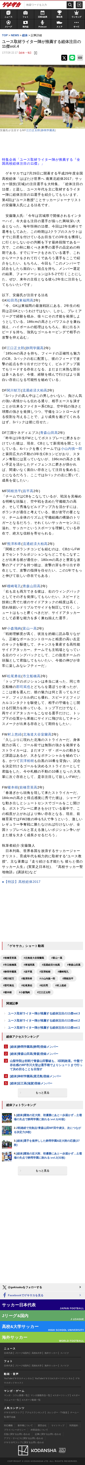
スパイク (64, 1353)
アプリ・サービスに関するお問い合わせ (23, 1438)
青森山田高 (49, 433)
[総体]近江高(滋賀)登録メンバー (31, 1083)
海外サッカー (51, 1353)
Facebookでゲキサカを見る (25, 1295)
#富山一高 (56, 958)
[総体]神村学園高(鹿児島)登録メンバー (35, 1076)
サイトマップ (57, 1425)
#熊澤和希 (26, 978)
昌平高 (28, 491)
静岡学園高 (48, 130)
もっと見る (42, 1092)
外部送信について (39, 1430)
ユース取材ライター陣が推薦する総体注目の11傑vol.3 (44, 1013)
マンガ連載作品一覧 (40, 1395)
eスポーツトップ (61, 1395)
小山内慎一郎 (71, 449)
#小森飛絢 (24, 992)
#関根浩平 (67, 978)
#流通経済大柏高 (51, 964)
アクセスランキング (34, 1412)
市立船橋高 (32, 676)
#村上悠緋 (60, 985)
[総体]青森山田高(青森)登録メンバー (34, 1053)
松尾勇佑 (14, 676)
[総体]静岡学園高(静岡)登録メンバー (34, 1046)
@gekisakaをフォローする (24, 1287)
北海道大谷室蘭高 (37, 734)
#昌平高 (28, 971)
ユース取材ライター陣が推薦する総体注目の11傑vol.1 (44, 1027)
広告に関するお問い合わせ (17, 1434)
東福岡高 (26, 300)
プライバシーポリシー (15, 1430)
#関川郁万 (8, 978)
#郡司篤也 (8, 985)
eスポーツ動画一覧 (31, 1400)
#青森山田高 (73, 964)
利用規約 (73, 1425)
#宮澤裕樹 (45, 971)
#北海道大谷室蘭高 (34, 958)
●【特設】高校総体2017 (21, 882)
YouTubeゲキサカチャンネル (18, 1378)
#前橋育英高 (9, 958)
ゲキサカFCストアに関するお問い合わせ (24, 1442)
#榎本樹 (7, 992)
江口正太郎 (33, 130)
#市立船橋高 (9, 964)
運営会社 (42, 1425)
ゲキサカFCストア (13, 1412)
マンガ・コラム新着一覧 (16, 1395)
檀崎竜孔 (14, 586)
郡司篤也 (23, 687)
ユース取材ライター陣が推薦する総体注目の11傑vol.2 (44, 1020)
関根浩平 (14, 491)
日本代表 (8, 1353)
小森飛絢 (14, 628)
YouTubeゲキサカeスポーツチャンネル (54, 1378)
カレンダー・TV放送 (57, 1412)
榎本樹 (13, 787)
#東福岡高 (29, 964)
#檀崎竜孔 (63, 971)
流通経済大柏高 (34, 390)
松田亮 (12, 300)
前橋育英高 (28, 787)
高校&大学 (37, 1353)
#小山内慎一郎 (47, 978)
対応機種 (8, 1425)
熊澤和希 (14, 544)
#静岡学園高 (9, 971)
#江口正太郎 (43, 992)
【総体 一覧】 (25, 52)
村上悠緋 (15, 734)
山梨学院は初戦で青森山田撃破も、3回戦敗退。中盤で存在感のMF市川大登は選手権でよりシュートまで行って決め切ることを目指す (46, 1065)
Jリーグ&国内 (22, 1353)
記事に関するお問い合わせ (48, 1434)
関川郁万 (14, 390)
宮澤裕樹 (27, 761)
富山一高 (30, 628)
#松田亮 (44, 985)
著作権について (25, 1425)
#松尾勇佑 (26, 985)
